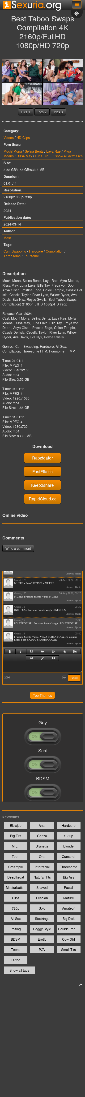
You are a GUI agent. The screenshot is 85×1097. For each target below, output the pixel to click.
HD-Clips (23, 137)
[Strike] (42, 651)
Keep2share (42, 485)
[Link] (64, 651)
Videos (9, 137)
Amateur (68, 908)
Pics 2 (42, 112)
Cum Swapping (15, 251)
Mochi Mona (13, 151)
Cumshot (68, 856)
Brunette (42, 846)
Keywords (10, 817)
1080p (68, 835)
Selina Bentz (34, 151)
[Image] (75, 651)
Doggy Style (42, 929)
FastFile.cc (42, 471)
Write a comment (18, 548)
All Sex (16, 918)
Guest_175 (20, 579)
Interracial (42, 866)
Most (7, 237)
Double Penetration (69, 929)
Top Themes (42, 695)
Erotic (42, 939)
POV (42, 949)
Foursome (31, 255)
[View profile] (8, 583)
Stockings (42, 918)
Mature (68, 897)
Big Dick (69, 918)
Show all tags (19, 970)
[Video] (31, 658)
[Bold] (10, 651)
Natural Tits (42, 877)
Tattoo (15, 960)
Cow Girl (68, 939)
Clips (15, 897)
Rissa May (24, 156)
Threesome (12, 255)
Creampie (15, 866)
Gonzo (42, 835)
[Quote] (53, 658)
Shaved (42, 887)
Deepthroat (15, 877)
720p (15, 908)
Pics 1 (25, 112)
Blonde (68, 846)
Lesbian (42, 897)
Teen (15, 856)
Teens (15, 949)
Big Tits (15, 835)
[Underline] (31, 651)
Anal (42, 825)
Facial (68, 887)
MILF (16, 846)
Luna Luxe (43, 156)
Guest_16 (19, 606)
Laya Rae (53, 151)
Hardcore (36, 251)
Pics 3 (58, 112)
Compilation (55, 251)
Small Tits (68, 949)
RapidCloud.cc (42, 499)
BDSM (15, 939)
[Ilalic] (20, 651)
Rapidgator (42, 458)
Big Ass (68, 877)
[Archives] (64, 677)
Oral (42, 856)
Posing (16, 929)
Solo (42, 908)
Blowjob (15, 825)
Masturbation (16, 887)
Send (74, 678)
